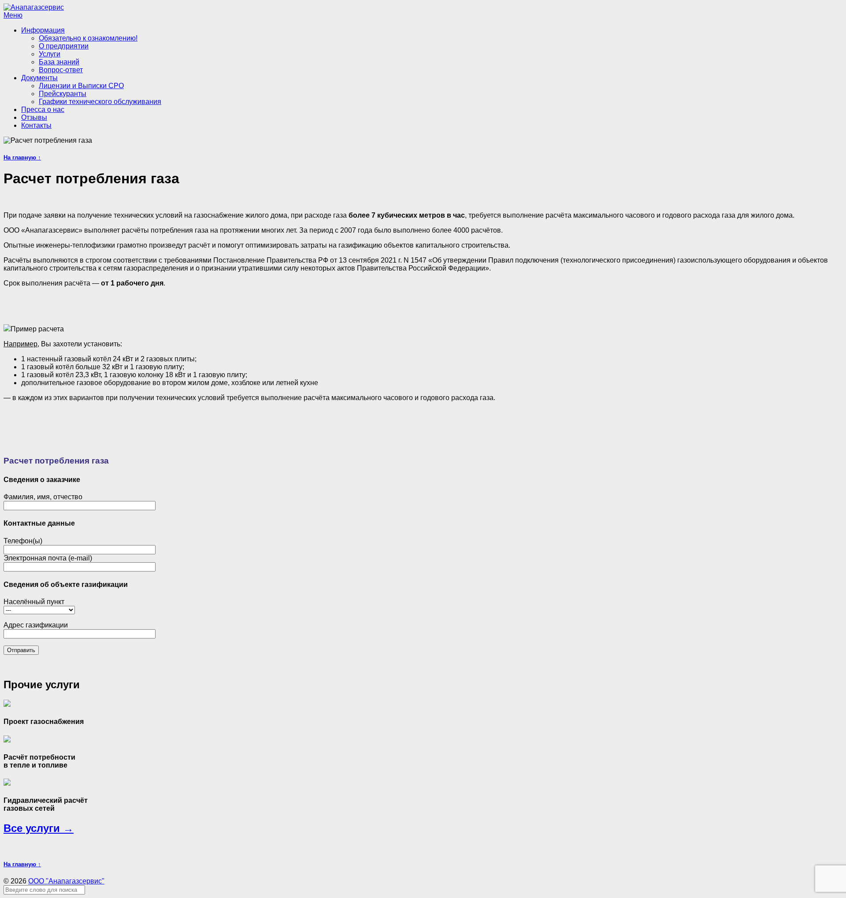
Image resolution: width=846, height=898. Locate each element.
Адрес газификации (36, 625)
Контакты (36, 125)
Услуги (49, 54)
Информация (43, 30)
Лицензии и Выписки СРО (81, 85)
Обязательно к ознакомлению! (88, 38)
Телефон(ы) (23, 541)
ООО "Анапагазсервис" (66, 881)
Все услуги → (39, 828)
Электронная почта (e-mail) (48, 558)
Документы (39, 78)
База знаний (59, 62)
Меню (13, 15)
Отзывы (34, 117)
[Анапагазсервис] (34, 7)
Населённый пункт (34, 601)
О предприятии (64, 46)
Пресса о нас (42, 109)
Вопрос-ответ (61, 70)
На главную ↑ (22, 157)
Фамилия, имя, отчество (43, 497)
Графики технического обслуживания (100, 101)
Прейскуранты (62, 93)
